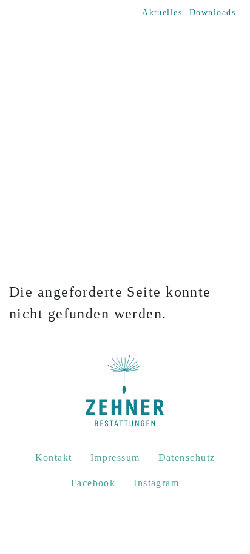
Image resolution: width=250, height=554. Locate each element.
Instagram (156, 483)
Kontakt (53, 457)
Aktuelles (162, 12)
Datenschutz (186, 457)
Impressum (115, 457)
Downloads (212, 12)
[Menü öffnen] (225, 49)
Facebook (93, 483)
